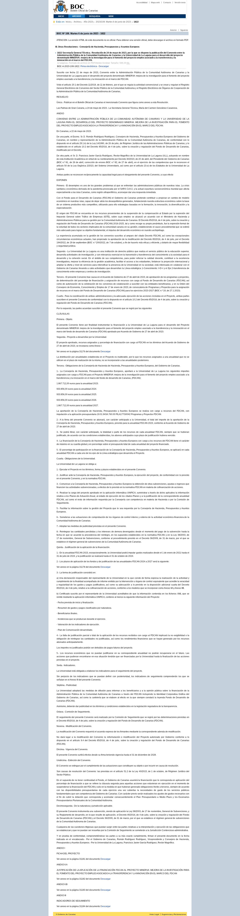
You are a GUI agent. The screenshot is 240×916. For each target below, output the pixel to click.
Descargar (104, 66)
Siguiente (184, 30)
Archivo (76, 16)
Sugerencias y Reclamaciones (174, 914)
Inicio (61, 16)
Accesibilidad (141, 2)
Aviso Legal (154, 914)
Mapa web (155, 2)
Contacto (167, 2)
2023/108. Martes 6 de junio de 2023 (113, 22)
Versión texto (180, 2)
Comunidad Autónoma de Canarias (60, 7)
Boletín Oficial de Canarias (84, 7)
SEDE (110, 16)
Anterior (173, 30)
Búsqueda (94, 16)
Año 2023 (88, 22)
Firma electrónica (88, 66)
